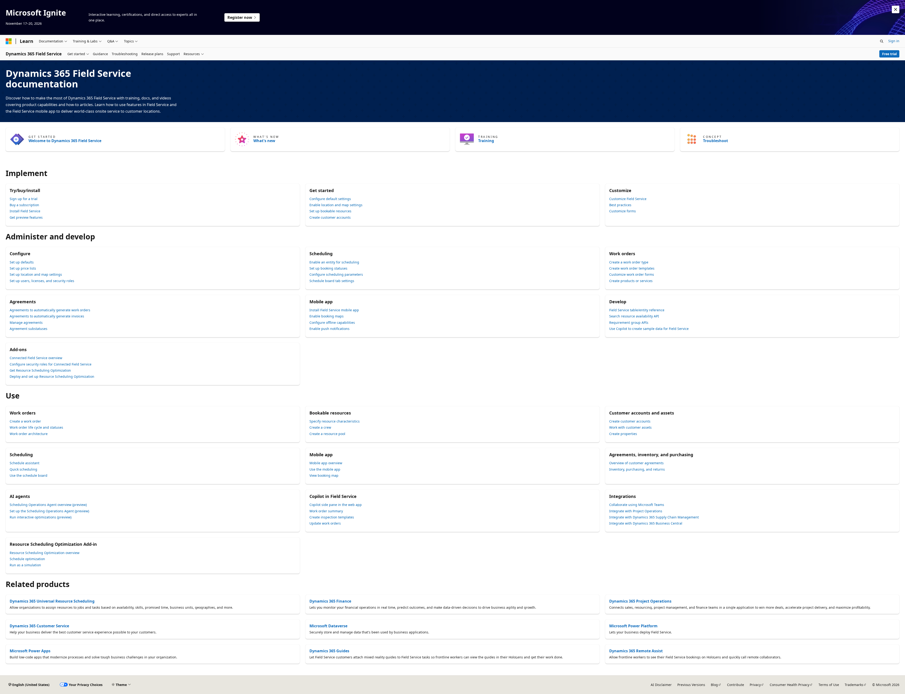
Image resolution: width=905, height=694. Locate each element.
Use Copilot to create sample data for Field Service (649, 328)
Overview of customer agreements (636, 463)
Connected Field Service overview (36, 358)
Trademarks (854, 684)
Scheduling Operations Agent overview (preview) (48, 504)
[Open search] (881, 41)
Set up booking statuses (328, 268)
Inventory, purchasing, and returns (637, 469)
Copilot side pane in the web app (335, 504)
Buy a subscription (24, 205)
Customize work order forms (631, 274)
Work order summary (326, 511)
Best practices (620, 205)
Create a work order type (628, 262)
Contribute (735, 684)
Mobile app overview (325, 463)
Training (486, 140)
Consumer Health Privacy (789, 684)
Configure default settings (330, 199)
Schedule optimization (27, 559)
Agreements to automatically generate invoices (47, 316)
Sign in (893, 41)
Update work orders (325, 523)
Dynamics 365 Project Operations (640, 601)
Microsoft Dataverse (328, 626)
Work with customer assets (630, 427)
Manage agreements (26, 322)
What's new (264, 140)
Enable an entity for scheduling (334, 262)
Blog (714, 684)
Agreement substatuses (28, 328)
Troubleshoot (715, 140)
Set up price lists (23, 268)
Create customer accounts (330, 217)
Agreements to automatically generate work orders (50, 310)
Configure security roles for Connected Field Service (50, 364)
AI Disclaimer (661, 684)
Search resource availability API (634, 316)
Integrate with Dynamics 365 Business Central (645, 523)
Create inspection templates (331, 517)
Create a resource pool (327, 433)
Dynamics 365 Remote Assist (636, 651)
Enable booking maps (326, 316)
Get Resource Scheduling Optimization (40, 370)
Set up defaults (22, 262)
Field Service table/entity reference (636, 310)
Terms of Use (829, 684)
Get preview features (26, 217)
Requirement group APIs (628, 322)
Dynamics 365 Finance (330, 601)
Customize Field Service (627, 199)
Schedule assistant (24, 463)
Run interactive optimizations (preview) (40, 517)
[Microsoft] (9, 41)
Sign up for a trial (23, 199)
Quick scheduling (23, 469)
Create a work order (25, 421)
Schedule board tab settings (331, 281)
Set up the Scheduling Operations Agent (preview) (49, 511)
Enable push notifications (329, 328)
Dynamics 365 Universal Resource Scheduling (52, 601)
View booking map (323, 475)
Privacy (755, 684)
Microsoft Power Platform (633, 626)
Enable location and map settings (335, 205)
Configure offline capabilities (332, 322)
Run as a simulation (25, 565)
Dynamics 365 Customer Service (39, 626)
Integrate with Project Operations (635, 511)
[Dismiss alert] (895, 9)
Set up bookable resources (330, 211)
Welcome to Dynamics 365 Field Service (65, 140)
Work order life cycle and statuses (36, 427)
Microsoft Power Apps (30, 651)
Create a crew (320, 427)
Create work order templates (631, 268)
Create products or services (631, 281)
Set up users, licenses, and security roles (42, 281)
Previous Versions (691, 684)
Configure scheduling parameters (336, 274)
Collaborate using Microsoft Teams (636, 504)
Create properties (623, 433)
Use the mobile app (324, 469)
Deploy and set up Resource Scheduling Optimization (52, 376)
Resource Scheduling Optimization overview (44, 552)
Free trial (889, 54)
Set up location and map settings (36, 274)
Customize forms (622, 211)
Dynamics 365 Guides (329, 651)
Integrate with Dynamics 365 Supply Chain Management (654, 517)
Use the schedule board (28, 475)
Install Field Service (25, 211)
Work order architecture (29, 433)
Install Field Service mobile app (334, 310)
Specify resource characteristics (334, 421)
